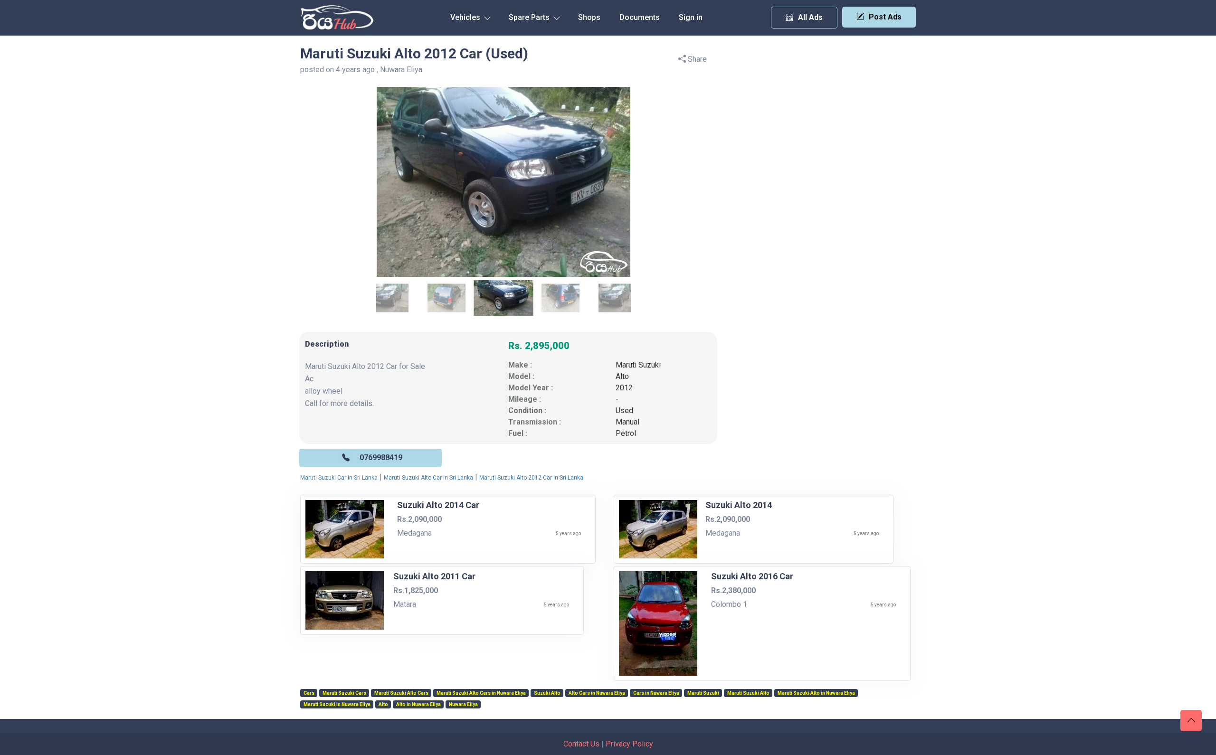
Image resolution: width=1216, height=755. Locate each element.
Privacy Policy (629, 743)
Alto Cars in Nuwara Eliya (597, 693)
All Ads (810, 17)
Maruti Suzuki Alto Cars (401, 693)
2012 (624, 387)
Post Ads (885, 16)
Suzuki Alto (547, 693)
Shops (589, 17)
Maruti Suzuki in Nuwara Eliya (337, 704)
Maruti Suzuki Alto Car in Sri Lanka (428, 477)
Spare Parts (530, 17)
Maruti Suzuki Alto (748, 693)
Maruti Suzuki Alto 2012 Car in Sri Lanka (531, 477)
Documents (639, 17)
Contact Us (581, 743)
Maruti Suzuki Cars (344, 693)
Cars (309, 693)
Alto (622, 376)
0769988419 (381, 457)
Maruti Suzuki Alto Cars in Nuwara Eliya (481, 693)
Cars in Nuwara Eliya (656, 693)
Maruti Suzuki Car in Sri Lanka (339, 477)
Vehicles (466, 17)
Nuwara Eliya (463, 704)
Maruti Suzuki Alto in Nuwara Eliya (816, 693)
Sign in (691, 17)
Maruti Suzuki (638, 364)
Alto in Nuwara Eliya (418, 704)
